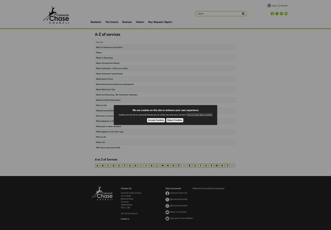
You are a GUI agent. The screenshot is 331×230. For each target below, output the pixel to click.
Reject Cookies (174, 120)
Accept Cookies (156, 120)
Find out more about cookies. (199, 114)
